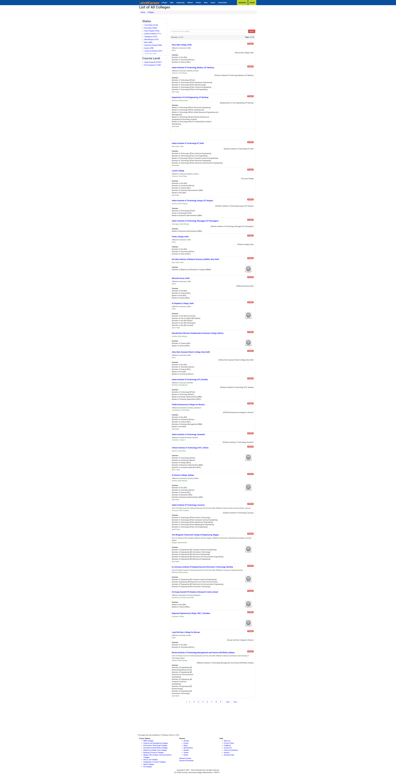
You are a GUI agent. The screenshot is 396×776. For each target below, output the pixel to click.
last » (236, 702)
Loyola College (178, 171)
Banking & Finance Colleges (153, 753)
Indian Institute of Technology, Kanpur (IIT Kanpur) (192, 200)
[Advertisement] (154, 98)
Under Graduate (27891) (153, 62)
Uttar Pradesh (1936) (151, 31)
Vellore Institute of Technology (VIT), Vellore (190, 448)
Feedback (227, 745)
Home (143, 12)
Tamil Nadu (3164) (151, 25)
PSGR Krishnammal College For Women (188, 404)
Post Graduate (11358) (152, 65)
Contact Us (228, 748)
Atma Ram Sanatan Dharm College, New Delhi (191, 352)
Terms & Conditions (231, 750)
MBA (171, 2)
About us (227, 741)
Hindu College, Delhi (180, 237)
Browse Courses (185, 758)
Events (213, 2)
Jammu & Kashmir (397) (153, 51)
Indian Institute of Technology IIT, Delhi (188, 143)
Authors (226, 753)
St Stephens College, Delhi (183, 303)
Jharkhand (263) (150, 54)
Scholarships (222, 2)
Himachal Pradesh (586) (153, 45)
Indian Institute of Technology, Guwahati (188, 434)
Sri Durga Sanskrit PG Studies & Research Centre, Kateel (195, 592)
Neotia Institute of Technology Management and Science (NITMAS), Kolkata (203, 652)
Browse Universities (186, 761)
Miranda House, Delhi (181, 278)
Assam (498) (149, 48)
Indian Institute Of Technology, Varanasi (188, 505)
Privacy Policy (229, 743)
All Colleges (147, 767)
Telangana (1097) (150, 37)
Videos (186, 753)
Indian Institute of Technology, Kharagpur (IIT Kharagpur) (195, 221)
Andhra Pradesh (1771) (152, 34)
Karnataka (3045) (150, 28)
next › (228, 702)
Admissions (242, 2)
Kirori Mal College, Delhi (182, 45)
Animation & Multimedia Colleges (155, 748)
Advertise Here (229, 755)
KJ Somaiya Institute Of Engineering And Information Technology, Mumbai (202, 567)
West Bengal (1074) (151, 39)
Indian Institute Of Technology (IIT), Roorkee (190, 379)
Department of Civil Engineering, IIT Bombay (190, 97)
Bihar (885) (148, 42)
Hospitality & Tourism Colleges (154, 762)
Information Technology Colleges (155, 745)
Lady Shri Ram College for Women (186, 632)
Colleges (164, 2)
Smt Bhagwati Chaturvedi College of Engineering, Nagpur (195, 535)
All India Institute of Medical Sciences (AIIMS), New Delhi (195, 259)
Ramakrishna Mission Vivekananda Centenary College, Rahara (197, 333)
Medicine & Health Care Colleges (155, 750)
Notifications (188, 748)
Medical (190, 2)
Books (186, 755)
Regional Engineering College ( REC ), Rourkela (191, 613)
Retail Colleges (148, 764)
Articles (198, 2)
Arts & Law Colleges (150, 760)
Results (252, 2)
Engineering (180, 2)
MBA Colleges (148, 741)
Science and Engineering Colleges (155, 743)
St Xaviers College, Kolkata (183, 475)
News (206, 2)
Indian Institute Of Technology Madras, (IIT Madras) (193, 67)
